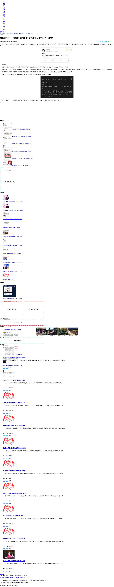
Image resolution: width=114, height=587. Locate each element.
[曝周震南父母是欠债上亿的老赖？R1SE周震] (7, 158)
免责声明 (17, 577)
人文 (4, 19)
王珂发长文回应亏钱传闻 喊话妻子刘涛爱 (14, 380)
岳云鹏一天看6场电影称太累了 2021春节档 (14, 448)
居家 (4, 26)
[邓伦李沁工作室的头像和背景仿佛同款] (7, 129)
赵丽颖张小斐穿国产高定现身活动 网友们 (14, 470)
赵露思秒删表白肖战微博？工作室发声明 (21, 136)
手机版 (4, 31)
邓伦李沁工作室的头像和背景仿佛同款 (21, 129)
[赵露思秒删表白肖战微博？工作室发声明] (7, 136)
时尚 (4, 15)
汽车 (4, 22)
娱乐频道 (30, 33)
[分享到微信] (108, 41)
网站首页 (2, 577)
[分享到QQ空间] (102, 41)
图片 (4, 5)
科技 (4, 12)
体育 (4, 16)
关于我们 (7, 577)
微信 (1, 31)
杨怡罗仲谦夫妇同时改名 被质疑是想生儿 (21, 143)
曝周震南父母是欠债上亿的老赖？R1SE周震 (22, 158)
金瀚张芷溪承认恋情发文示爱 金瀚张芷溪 (21, 151)
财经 (4, 14)
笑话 (4, 10)
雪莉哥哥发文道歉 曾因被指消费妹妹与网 (14, 357)
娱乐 (4, 8)
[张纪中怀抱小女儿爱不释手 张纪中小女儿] (7, 165)
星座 (4, 25)
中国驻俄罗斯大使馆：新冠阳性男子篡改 (14, 425)
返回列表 (2, 574)
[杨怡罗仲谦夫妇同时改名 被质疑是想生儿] (7, 143)
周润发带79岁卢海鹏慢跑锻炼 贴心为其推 (14, 493)
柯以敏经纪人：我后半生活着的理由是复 (14, 561)
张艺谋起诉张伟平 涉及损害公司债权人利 (14, 515)
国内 (4, 3)
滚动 (4, 18)
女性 (4, 27)
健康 (4, 21)
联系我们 (12, 577)
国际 (4, 4)
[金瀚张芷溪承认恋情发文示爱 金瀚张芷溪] (7, 151)
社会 (4, 7)
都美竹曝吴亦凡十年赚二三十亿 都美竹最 (14, 538)
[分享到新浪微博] (103, 41)
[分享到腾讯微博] (105, 41)
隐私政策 (22, 577)
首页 (26, 33)
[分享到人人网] (106, 41)
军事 (4, 11)
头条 (4, 1)
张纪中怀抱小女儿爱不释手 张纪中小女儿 (21, 165)
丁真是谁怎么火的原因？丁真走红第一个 (14, 403)
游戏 (4, 23)
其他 (4, 29)
